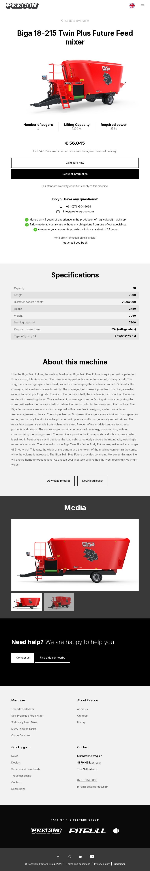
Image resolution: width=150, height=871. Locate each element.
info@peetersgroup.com (78, 211)
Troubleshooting (21, 775)
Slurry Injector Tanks (23, 728)
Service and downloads (25, 769)
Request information (75, 174)
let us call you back (75, 242)
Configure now (75, 162)
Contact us (23, 657)
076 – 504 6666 (87, 780)
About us (82, 709)
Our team (82, 715)
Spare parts (18, 788)
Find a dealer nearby (52, 657)
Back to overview (77, 21)
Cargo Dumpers (20, 735)
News (14, 755)
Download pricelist (58, 480)
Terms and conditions (78, 864)
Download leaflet (92, 480)
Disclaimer (119, 864)
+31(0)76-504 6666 (78, 206)
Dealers (16, 762)
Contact (16, 782)
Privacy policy (102, 864)
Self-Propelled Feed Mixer (27, 715)
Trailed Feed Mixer (22, 709)
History (81, 722)
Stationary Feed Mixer (24, 722)
